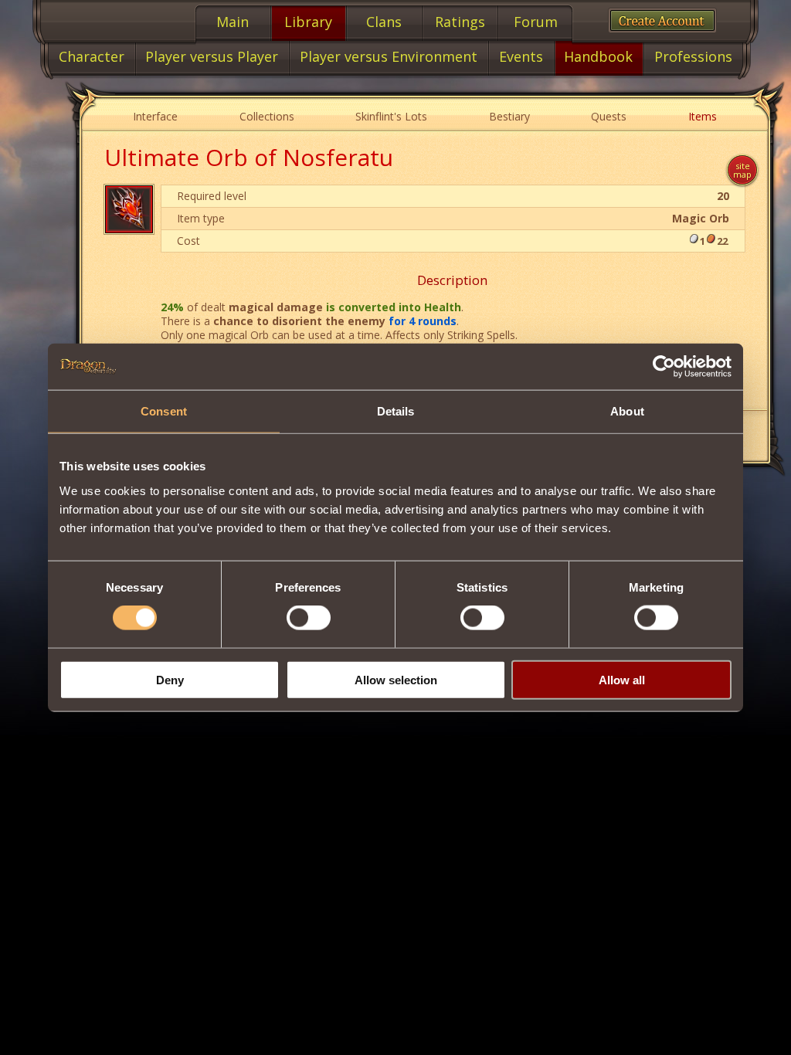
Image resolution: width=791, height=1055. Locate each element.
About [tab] (627, 411)
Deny (170, 679)
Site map (742, 170)
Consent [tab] (164, 411)
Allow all (622, 679)
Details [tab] (396, 411)
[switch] (309, 618)
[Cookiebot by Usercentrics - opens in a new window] (664, 366)
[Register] (662, 20)
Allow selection (396, 679)
